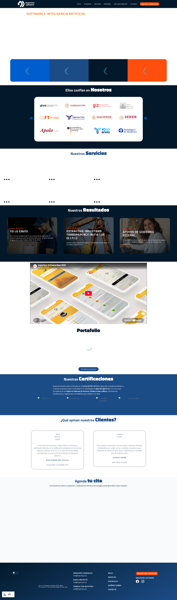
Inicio (79, 4)
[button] (31, 118)
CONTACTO (112, 589)
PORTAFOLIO (113, 581)
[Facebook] (137, 581)
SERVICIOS (112, 577)
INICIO (110, 573)
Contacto (133, 4)
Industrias (87, 4)
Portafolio (107, 4)
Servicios (97, 4)
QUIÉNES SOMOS (114, 585)
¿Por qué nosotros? (120, 4)
